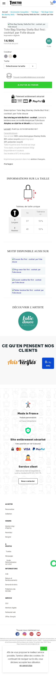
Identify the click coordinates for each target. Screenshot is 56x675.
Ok (43, 648)
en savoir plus (26, 665)
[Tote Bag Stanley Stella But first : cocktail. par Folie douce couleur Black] (15, 56)
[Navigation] (4, 3)
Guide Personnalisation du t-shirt (8, 562)
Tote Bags (35, 12)
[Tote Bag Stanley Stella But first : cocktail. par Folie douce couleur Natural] (10, 56)
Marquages (8, 556)
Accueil (5, 12)
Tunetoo (8, 551)
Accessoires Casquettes (19, 12)
